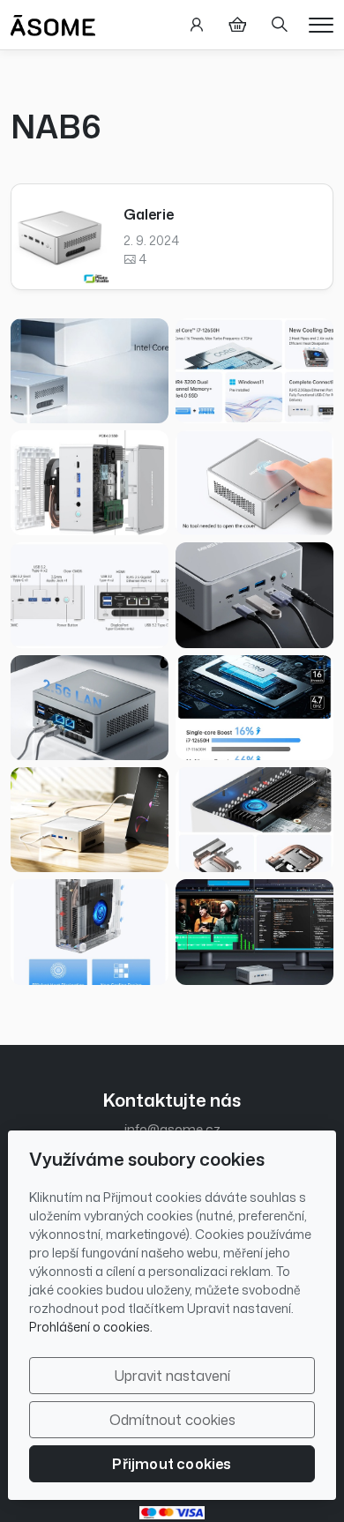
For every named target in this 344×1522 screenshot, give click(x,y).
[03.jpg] (254, 707)
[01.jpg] (89, 370)
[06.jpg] (89, 931)
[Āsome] (53, 24)
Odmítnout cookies (172, 1419)
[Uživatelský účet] (196, 24)
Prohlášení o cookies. (91, 1326)
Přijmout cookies (171, 1464)
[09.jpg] (89, 707)
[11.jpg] (89, 819)
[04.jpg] (89, 482)
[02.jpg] (254, 370)
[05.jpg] (254, 482)
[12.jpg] (89, 594)
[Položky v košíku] (237, 24)
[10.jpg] (254, 931)
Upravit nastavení (172, 1375)
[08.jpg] (254, 594)
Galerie (148, 214)
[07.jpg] (254, 819)
